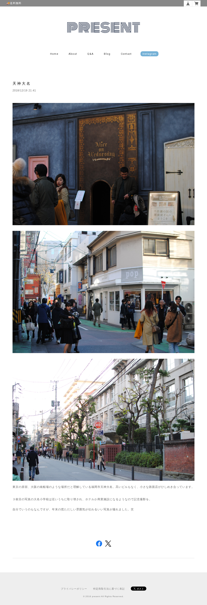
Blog (107, 53)
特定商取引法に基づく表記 (109, 588)
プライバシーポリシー (74, 588)
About (73, 53)
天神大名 (22, 83)
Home (54, 53)
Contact (126, 53)
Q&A (90, 53)
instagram (150, 53)
